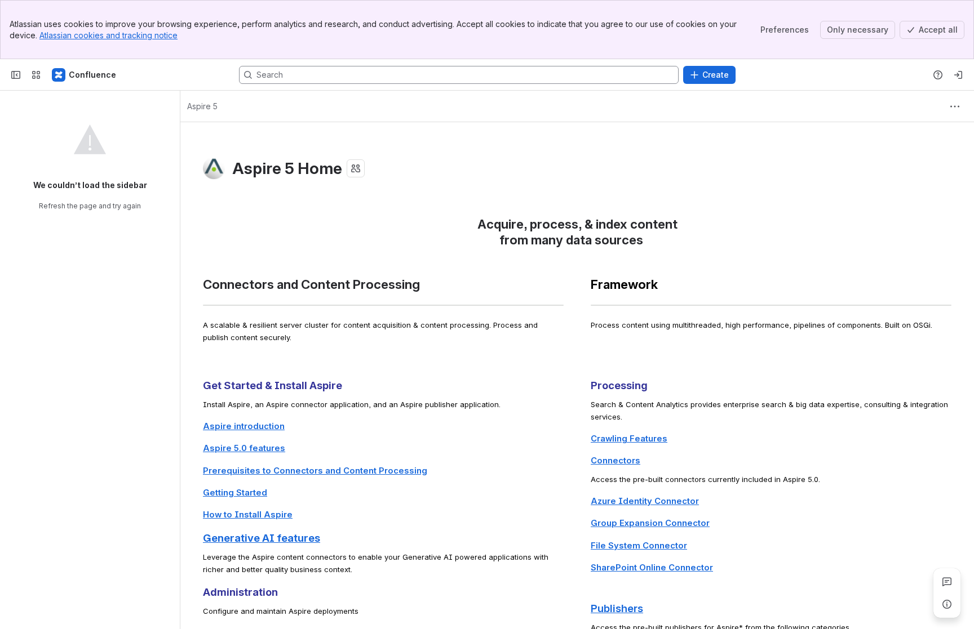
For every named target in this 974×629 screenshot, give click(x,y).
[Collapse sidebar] (16, 75)
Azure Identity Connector (645, 501)
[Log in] (958, 75)
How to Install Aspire (248, 515)
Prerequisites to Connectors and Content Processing (315, 471)
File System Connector (639, 546)
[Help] (938, 75)
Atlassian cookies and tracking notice (108, 35)
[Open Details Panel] (947, 604)
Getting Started (235, 493)
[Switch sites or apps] (36, 75)
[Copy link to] (646, 241)
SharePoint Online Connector (652, 568)
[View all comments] (947, 582)
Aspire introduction (244, 426)
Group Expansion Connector (650, 523)
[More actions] (955, 106)
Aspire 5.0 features (244, 448)
